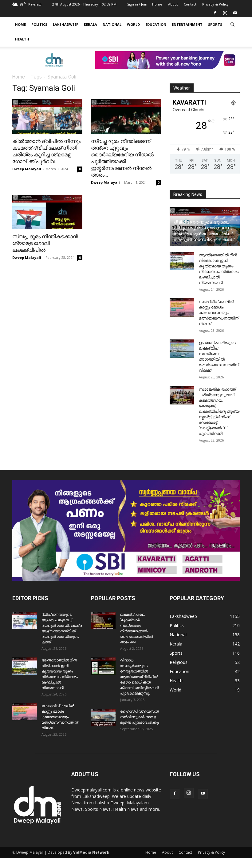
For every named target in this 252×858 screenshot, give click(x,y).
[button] (232, 25)
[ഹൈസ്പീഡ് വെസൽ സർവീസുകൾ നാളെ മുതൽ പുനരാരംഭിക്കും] (103, 717)
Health (22, 39)
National (112, 24)
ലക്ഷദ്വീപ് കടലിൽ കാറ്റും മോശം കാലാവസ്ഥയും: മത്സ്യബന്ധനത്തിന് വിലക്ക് (218, 312)
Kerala (90, 24)
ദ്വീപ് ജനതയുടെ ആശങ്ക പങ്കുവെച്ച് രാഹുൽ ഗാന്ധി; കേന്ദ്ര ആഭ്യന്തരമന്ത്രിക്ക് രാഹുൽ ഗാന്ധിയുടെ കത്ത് (204, 230)
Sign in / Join (137, 4)
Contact (190, 4)
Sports (215, 24)
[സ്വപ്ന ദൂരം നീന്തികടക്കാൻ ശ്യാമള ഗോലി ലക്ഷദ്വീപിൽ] (47, 212)
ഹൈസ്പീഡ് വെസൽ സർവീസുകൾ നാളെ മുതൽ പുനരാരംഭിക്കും (139, 717)
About (173, 4)
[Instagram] (225, 13)
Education (155, 24)
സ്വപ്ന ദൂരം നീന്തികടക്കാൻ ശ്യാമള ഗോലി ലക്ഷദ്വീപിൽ (45, 243)
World (133, 24)
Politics (39, 24)
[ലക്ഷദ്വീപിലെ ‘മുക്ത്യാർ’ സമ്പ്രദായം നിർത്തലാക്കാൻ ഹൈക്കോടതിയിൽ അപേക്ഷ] (103, 620)
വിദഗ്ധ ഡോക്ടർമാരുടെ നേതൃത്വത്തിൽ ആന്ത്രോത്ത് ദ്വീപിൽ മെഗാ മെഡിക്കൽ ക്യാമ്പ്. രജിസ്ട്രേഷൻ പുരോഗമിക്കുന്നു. (139, 676)
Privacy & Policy (215, 4)
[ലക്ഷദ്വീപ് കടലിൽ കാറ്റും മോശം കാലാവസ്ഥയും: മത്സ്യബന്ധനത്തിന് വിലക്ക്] (182, 307)
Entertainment (187, 24)
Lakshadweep (65, 24)
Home (157, 4)
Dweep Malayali (26, 169)
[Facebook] (214, 13)
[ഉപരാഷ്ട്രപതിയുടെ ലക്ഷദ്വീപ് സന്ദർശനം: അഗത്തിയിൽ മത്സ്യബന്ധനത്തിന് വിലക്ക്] (182, 348)
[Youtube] (235, 13)
